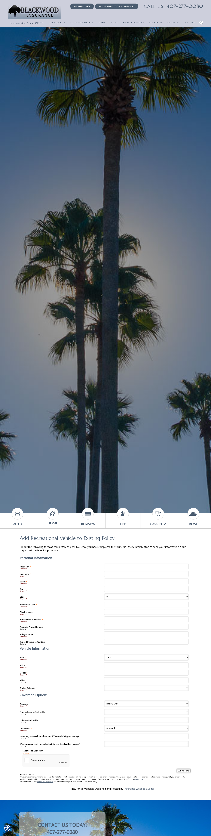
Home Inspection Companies (117, 6)
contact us (138, 779)
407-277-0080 (173, 6)
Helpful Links (82, 6)
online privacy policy (45, 782)
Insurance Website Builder (139, 788)
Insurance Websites (82, 788)
